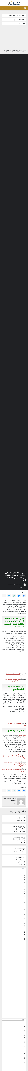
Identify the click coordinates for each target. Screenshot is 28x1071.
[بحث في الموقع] (25, 8)
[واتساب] (14, 595)
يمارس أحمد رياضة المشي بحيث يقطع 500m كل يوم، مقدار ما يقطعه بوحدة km (14, 756)
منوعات (20, 587)
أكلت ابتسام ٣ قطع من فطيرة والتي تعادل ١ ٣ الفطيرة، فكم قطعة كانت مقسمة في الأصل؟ (15, 763)
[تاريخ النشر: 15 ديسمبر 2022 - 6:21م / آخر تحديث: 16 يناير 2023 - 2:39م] (5, 584)
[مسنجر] (19, 595)
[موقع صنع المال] (14, 3)
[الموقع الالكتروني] (15, 803)
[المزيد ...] (4, 595)
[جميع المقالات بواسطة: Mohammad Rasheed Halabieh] (21, 801)
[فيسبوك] (24, 595)
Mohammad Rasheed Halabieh (15, 584)
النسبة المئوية (22, 735)
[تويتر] (9, 595)
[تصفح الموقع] (3, 8)
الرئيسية (24, 50)
